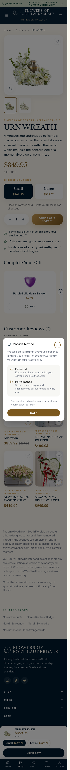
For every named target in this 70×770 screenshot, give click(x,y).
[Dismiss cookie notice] (57, 344)
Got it (34, 412)
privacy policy (34, 359)
